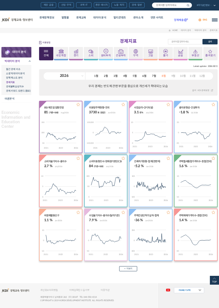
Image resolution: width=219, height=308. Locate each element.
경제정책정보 (46, 17)
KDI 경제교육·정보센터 (16, 20)
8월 (164, 76)
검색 (188, 5)
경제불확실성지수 (15, 86)
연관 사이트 (157, 17)
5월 (135, 76)
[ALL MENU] (215, 20)
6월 (144, 76)
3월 (115, 76)
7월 (154, 76)
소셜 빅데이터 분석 (15, 73)
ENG (205, 20)
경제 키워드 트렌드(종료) (18, 90)
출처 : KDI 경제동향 (200, 90)
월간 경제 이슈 (13, 69)
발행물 (65, 17)
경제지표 (213, 30)
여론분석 (10, 98)
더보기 (129, 268)
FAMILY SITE (185, 290)
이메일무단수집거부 (79, 290)
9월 (173, 76)
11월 (192, 76)
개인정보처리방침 (49, 290)
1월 (96, 76)
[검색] (172, 5)
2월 (106, 76)
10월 (183, 76)
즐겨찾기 (78, 104)
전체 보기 (205, 5)
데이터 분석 (99, 17)
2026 (64, 75)
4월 (125, 76)
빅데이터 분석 (200, 30)
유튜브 (168, 290)
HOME (175, 30)
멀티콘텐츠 (119, 17)
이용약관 (105, 290)
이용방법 (46, 42)
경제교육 (81, 17)
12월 (202, 76)
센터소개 (138, 17)
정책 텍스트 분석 (14, 77)
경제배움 (181, 20)
